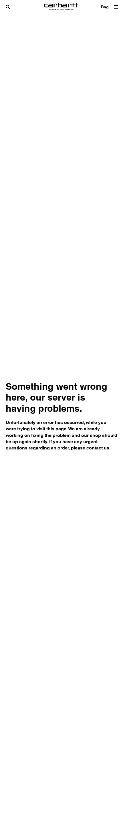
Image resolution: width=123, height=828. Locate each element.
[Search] (13, 7)
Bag (105, 7)
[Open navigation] (116, 7)
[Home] (61, 7)
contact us (97, 448)
